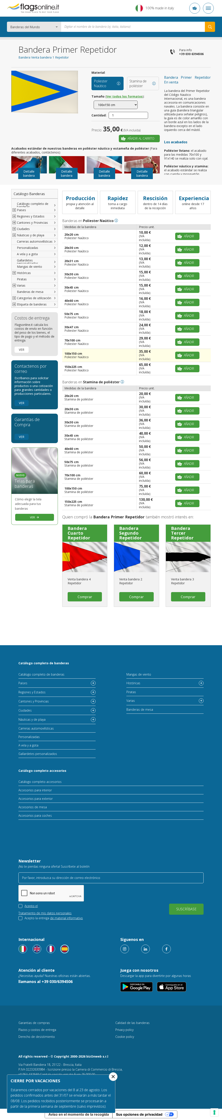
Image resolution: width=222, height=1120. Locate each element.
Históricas (133, 683)
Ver (21, 350)
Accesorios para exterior (35, 799)
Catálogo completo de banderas (32, 205)
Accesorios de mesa (32, 807)
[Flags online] (37, 949)
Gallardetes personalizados (27, 261)
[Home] (33, 8)
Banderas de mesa (30, 292)
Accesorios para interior (35, 790)
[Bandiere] (22, 949)
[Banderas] (64, 949)
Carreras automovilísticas (34, 241)
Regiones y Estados (32, 692)
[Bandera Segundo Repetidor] (136, 557)
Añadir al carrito (140, 138)
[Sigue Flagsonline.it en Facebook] (166, 949)
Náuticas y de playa (32, 719)
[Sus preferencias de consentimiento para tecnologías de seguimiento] (214, 1112)
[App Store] (171, 987)
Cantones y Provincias (33, 701)
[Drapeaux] (50, 949)
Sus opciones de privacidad (139, 1114)
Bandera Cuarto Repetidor (79, 533)
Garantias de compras (34, 1023)
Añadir (189, 236)
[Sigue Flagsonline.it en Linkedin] (145, 949)
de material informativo (66, 918)
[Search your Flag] (210, 27)
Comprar (85, 596)
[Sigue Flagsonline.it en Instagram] (124, 949)
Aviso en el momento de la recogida (78, 1114)
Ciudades (25, 710)
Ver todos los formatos (124, 96)
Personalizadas (27, 248)
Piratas (22, 279)
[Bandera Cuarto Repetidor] (84, 557)
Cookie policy (124, 1037)
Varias (130, 701)
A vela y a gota (27, 254)
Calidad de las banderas (132, 1023)
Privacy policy (124, 1030)
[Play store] (136, 987)
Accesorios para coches (35, 815)
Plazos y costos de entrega (37, 1030)
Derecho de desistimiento (36, 1037)
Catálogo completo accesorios (42, 771)
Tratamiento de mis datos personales (45, 913)
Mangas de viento (29, 266)
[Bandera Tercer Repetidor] (188, 557)
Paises (22, 683)
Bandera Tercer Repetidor (182, 533)
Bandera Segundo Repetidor (130, 533)
